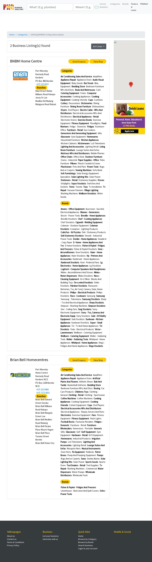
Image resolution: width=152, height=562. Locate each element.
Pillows (73, 163)
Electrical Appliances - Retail (86, 116)
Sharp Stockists (96, 302)
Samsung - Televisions (71, 299)
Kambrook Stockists (70, 262)
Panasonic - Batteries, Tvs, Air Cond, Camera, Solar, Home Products (81, 289)
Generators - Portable (83, 428)
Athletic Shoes (86, 381)
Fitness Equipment (80, 123)
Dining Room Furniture (80, 106)
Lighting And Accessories (72, 146)
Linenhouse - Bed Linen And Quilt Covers (80, 490)
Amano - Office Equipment (73, 208)
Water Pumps (78, 472)
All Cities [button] (98, 46)
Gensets (98, 428)
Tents (72, 186)
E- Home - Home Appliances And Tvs (81, 244)
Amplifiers (97, 76)
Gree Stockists (82, 252)
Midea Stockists (85, 275)
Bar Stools (88, 83)
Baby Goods (77, 83)
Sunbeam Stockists (80, 322)
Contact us (11, 539)
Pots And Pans (79, 166)
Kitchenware (84, 143)
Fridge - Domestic (78, 126)
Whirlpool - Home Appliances (84, 342)
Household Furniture (70, 140)
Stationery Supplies (88, 180)
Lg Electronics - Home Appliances (81, 264)
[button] (131, 85)
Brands (125, 4)
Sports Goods (92, 461)
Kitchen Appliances (90, 140)
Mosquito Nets (74, 448)
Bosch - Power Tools (70, 215)
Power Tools (93, 166)
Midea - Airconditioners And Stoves (77, 272)
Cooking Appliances (82, 96)
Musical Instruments (91, 448)
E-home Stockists (73, 245)
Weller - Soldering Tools (77, 339)
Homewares (92, 136)
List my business (104, 5)
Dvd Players (73, 110)
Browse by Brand (85, 542)
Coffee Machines (68, 398)
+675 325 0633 (42, 84)
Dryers (64, 110)
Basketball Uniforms (76, 385)
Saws (83, 458)
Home (12, 34)
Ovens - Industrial (69, 160)
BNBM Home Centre (26, 61)
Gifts (100, 133)
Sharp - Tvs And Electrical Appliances (83, 301)
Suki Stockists (78, 319)
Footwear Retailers (84, 421)
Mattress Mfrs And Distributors (75, 153)
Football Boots (68, 421)
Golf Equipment (88, 431)
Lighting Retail (92, 146)
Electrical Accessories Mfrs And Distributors (81, 408)
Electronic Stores (69, 119)
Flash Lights (95, 418)
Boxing (97, 388)
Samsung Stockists (91, 299)
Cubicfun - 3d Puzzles (71, 232)
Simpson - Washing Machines (74, 305)
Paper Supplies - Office (88, 160)
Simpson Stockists (96, 305)
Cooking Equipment (80, 401)
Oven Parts (66, 452)
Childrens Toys (81, 391)
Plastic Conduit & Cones (89, 163)
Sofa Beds (97, 170)
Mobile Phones (97, 153)
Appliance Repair (68, 79)
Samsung (91, 295)
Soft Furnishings (68, 173)
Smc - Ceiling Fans (69, 309)
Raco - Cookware (78, 295)
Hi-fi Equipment (96, 435)
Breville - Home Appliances (93, 215)
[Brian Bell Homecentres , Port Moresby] (20, 374)
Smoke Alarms (93, 458)
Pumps (100, 455)
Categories (115, 4)
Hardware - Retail (80, 435)
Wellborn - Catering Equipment (88, 332)
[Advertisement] (79, 22)
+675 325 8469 (42, 389)
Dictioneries (86, 103)
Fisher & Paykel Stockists (85, 249)
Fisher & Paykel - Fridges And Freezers (78, 487)
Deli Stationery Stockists (72, 235)
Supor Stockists (78, 183)
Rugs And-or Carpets (70, 458)
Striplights (65, 183)
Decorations (74, 103)
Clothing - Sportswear (94, 395)
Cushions (98, 99)
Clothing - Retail (76, 395)
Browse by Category (87, 539)
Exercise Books (85, 119)
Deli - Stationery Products (94, 232)
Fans (94, 415)
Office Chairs (66, 156)
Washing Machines (69, 193)
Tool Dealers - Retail (76, 465)
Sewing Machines (84, 170)
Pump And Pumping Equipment (81, 455)
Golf (78, 431)
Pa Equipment (78, 452)
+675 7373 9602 (43, 392)
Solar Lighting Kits (79, 176)
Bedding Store (78, 86)
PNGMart (144, 4)
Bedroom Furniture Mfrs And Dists (77, 388)
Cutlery (64, 103)
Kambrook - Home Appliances (86, 259)
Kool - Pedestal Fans (89, 262)
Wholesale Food (80, 475)
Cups (90, 99)
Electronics (66, 415)
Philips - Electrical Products (82, 292)
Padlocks (90, 452)
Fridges (90, 126)
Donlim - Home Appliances (85, 239)
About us (11, 536)
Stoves (101, 180)
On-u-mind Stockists (83, 282)
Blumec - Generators (89, 212)
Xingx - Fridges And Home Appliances (82, 344)
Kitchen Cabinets (69, 143)
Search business (85, 545)
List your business (51, 536)
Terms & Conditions (15, 542)
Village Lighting (91, 190)
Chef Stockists (68, 222)
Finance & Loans (134, 7)
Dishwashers (98, 106)
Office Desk (78, 156)
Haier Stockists (78, 255)
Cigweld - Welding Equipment (89, 222)
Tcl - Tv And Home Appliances (84, 325)
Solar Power (94, 176)
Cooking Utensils (79, 99)
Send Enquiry (79, 61)
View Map (98, 61)
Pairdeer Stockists (78, 285)
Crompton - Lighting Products (84, 229)
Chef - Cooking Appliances (90, 218)
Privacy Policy (13, 545)
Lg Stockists (95, 265)
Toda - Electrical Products (82, 329)
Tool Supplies (92, 465)
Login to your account (87, 548)
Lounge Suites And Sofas (87, 150)
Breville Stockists (69, 218)
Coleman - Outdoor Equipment (75, 225)
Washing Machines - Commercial (82, 468)
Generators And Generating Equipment (79, 133)
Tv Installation (95, 186)
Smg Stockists (84, 309)
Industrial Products (82, 438)
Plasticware (66, 166)
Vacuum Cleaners (75, 190)
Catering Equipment (70, 93)
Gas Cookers (89, 130)
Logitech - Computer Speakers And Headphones (83, 269)
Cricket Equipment (77, 405)
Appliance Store (84, 79)
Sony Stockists (83, 316)
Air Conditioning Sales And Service (76, 76)
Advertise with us (50, 539)
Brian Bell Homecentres (29, 359)
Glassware (65, 136)
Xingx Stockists (96, 346)
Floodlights (95, 123)
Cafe (98, 89)
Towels (79, 186)
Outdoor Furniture (93, 156)
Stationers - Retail (69, 180)
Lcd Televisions (98, 143)
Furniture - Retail (75, 130)
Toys (85, 186)
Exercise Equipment (81, 415)
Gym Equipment (78, 136)
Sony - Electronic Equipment (79, 311)
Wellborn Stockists (87, 193)
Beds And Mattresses (85, 89)
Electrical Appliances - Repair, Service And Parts (82, 411)
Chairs (83, 93)
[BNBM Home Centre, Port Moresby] (20, 76)
